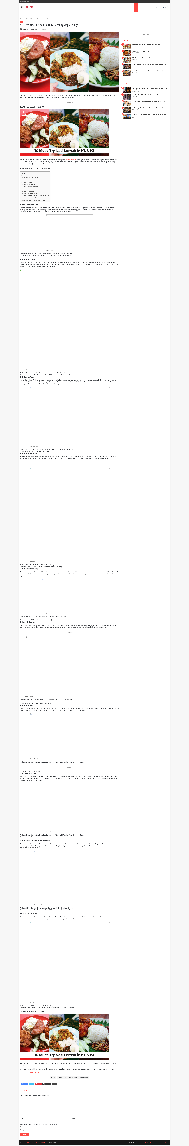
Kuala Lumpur (62, 1077)
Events (153, 7)
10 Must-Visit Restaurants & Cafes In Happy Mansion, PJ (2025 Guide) (147, 71)
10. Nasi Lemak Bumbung (30, 198)
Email (21, 1118)
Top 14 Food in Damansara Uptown (39, 1073)
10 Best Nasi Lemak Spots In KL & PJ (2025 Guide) (143, 57)
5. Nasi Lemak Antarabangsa (30, 186)
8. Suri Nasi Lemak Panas (30, 193)
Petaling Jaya (84, 1077)
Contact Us (146, 1142)
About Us (141, 1142)
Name (21, 1113)
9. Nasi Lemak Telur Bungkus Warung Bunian (35, 195)
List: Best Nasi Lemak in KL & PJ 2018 (34, 200)
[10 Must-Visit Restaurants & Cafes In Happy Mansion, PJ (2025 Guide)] (127, 73)
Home (22, 18)
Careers (167, 1142)
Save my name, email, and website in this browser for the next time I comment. (39, 1124)
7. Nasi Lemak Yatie (28, 191)
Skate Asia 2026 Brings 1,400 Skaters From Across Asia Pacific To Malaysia (148, 101)
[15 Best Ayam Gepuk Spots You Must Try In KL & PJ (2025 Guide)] (127, 46)
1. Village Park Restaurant (30, 177)
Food (136, 7)
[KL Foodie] (33, 7)
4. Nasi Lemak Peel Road (29, 184)
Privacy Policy (161, 1142)
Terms (155, 1142)
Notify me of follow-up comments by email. (31, 1127)
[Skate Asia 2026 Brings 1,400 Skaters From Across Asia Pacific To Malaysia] (127, 103)
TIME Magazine (71, 159)
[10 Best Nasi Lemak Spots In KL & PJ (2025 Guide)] (127, 60)
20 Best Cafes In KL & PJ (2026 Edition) (140, 51)
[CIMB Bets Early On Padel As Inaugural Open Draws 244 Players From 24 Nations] (127, 66)
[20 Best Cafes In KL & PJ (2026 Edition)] (127, 53)
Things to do (146, 7)
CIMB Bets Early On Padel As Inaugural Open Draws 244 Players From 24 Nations (149, 64)
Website (73, 1118)
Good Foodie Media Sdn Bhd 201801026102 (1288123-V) (33, 1142)
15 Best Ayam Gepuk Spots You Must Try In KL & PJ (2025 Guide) (146, 44)
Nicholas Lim (25, 29)
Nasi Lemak (73, 1077)
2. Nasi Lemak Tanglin (28, 180)
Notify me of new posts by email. (28, 1130)
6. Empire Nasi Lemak (28, 189)
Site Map (151, 1142)
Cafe (140, 7)
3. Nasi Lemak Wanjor (28, 182)
